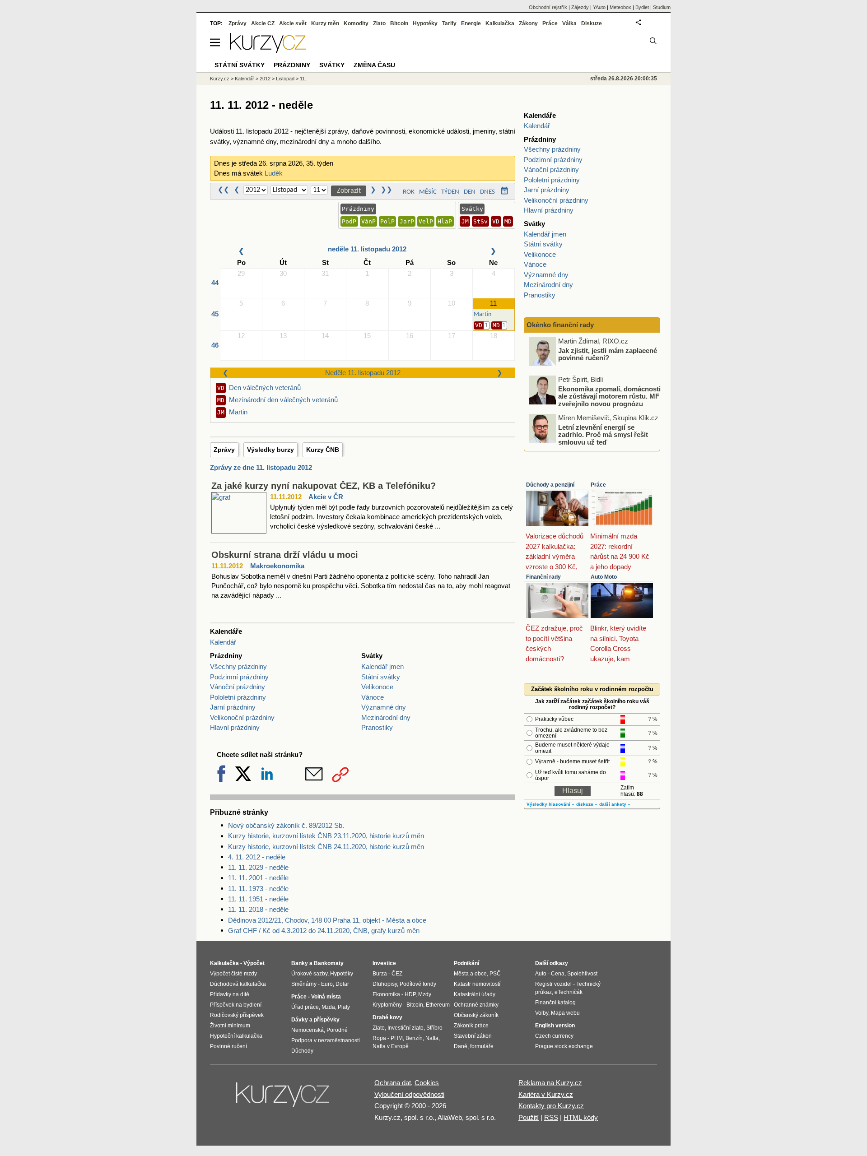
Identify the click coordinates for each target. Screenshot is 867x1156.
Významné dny (383, 707)
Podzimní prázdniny (239, 677)
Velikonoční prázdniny (242, 717)
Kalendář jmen (382, 666)
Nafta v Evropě (391, 1046)
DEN (469, 192)
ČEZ (397, 973)
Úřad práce (305, 1007)
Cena (557, 973)
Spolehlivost (582, 973)
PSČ (495, 973)
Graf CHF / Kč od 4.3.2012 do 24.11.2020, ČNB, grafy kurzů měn (324, 930)
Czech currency (554, 1036)
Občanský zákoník (476, 1015)
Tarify (449, 23)
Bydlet (642, 7)
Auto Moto (604, 577)
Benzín (414, 1038)
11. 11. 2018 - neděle (258, 909)
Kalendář (223, 642)
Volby (541, 1013)
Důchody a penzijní (550, 485)
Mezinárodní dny (385, 717)
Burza (380, 973)
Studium (662, 7)
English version (555, 1025)
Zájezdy (580, 7)
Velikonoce (377, 687)
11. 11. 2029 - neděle (258, 867)
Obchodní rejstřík (548, 7)
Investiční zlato (405, 1028)
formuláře (482, 1046)
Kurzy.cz (219, 78)
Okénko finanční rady (560, 325)
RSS (551, 1117)
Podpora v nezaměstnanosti (325, 1040)
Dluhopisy (385, 984)
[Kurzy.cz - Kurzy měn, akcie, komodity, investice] (268, 50)
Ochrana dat (392, 1082)
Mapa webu (565, 1013)
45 (215, 314)
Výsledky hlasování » (550, 804)
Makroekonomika (277, 566)
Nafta (431, 1038)
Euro (327, 984)
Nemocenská (307, 1030)
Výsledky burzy (270, 449)
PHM (397, 1038)
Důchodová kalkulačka (238, 984)
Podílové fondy (418, 984)
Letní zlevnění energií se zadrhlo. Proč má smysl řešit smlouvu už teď (603, 434)
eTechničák (569, 992)
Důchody (302, 1051)
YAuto (599, 7)
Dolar (342, 984)
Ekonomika (386, 994)
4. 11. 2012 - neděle (256, 857)
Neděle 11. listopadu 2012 (363, 372)
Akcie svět (293, 23)
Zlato (379, 23)
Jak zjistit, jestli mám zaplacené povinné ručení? (607, 354)
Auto (540, 973)
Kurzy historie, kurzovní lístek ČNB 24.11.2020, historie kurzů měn (326, 846)
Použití (528, 1117)
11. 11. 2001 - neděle (258, 878)
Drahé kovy (387, 1017)
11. (303, 78)
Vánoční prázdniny (237, 687)
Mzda (328, 1007)
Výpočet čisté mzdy (233, 973)
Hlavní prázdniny (235, 727)
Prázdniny (292, 65)
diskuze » (586, 804)
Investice (384, 963)
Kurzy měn (325, 23)
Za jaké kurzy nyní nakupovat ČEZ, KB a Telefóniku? (323, 486)
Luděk (274, 173)
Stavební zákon (473, 1036)
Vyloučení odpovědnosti (409, 1094)
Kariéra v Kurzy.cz (545, 1094)
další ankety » (614, 804)
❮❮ (223, 190)
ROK (409, 192)
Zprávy (224, 449)
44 (215, 283)
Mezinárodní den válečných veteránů (283, 400)
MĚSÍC (428, 192)
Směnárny (304, 984)
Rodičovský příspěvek (237, 1015)
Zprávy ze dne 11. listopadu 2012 (261, 467)
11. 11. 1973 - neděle (258, 888)
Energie (471, 23)
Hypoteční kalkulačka (236, 1036)
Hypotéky (425, 23)
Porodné (337, 1030)
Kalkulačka (499, 23)
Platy (344, 1007)
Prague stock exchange (564, 1046)
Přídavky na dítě (229, 994)
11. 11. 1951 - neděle (258, 899)
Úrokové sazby (309, 973)
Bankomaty (329, 963)
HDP (410, 994)
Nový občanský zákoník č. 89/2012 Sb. (286, 825)
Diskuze (591, 23)
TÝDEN (450, 192)
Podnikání (466, 963)
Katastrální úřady (474, 994)
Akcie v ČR (325, 497)
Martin (238, 412)
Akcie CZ (263, 23)
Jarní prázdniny (233, 707)
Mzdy (424, 994)
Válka (569, 23)
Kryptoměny (387, 1005)
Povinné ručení (228, 1046)
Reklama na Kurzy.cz (550, 1082)
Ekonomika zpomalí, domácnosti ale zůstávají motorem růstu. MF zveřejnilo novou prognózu (609, 396)
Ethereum (438, 1005)
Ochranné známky (476, 1005)
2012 (265, 78)
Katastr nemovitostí (477, 984)
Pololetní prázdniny (238, 697)
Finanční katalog (555, 1002)
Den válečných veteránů (265, 387)
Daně (460, 1046)
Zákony (528, 23)
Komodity (356, 23)
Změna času (374, 65)
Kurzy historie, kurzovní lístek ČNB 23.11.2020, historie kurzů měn (326, 836)
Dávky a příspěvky (315, 1020)
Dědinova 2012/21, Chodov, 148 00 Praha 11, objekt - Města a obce (327, 920)
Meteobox (620, 7)
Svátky (332, 65)
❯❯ (386, 190)
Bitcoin (399, 23)
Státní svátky (380, 677)
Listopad (285, 78)
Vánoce (372, 697)
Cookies (427, 1082)
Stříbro (434, 1028)
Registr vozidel (553, 984)
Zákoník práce (471, 1025)
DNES (487, 192)
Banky (299, 963)
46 (215, 345)
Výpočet (254, 963)
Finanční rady (543, 577)
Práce (598, 485)
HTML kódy (581, 1117)
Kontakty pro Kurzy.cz (551, 1106)
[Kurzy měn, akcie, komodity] (283, 1098)
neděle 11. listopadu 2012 (367, 249)
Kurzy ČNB (322, 449)
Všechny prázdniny (238, 666)
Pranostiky (377, 727)
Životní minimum (230, 1025)
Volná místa (326, 997)
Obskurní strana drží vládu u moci (284, 555)
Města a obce (470, 973)
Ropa (379, 1038)
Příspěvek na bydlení (235, 1005)
